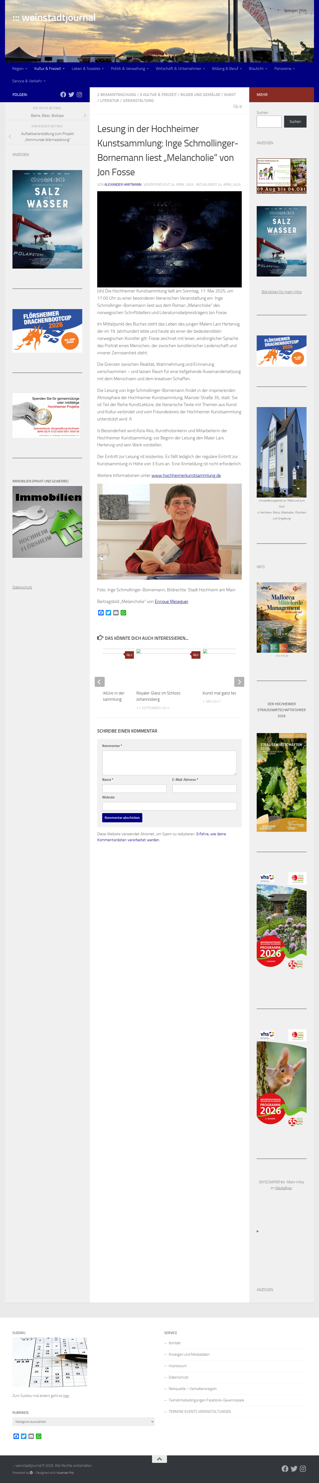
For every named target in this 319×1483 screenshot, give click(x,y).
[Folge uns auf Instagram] (79, 94)
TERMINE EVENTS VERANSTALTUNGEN (200, 1411)
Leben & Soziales (86, 68)
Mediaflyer (283, 1188)
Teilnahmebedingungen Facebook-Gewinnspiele (206, 1400)
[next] (239, 682)
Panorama (282, 68)
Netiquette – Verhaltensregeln (193, 1389)
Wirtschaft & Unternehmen (178, 68)
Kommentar (112, 746)
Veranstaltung (138, 100)
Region (18, 68)
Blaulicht (256, 68)
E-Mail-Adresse (185, 780)
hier (66, 1395)
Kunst (230, 94)
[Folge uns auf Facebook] (63, 94)
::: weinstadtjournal (54, 17)
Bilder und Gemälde (200, 94)
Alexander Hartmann (122, 185)
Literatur (109, 100)
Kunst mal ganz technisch (225, 693)
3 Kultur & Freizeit (158, 94)
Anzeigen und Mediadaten (189, 1354)
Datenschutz (178, 1377)
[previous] (100, 682)
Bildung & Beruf (225, 68)
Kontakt (175, 1343)
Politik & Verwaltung (128, 68)
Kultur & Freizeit (47, 68)
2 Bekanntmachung (116, 94)
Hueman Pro (65, 1473)
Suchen (262, 112)
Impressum (178, 1366)
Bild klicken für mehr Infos (282, 292)
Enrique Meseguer (171, 601)
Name (107, 780)
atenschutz (23, 587)
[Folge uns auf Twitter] (71, 94)
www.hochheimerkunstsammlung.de (186, 475)
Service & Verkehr (27, 81)
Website (108, 797)
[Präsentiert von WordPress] (31, 1472)
